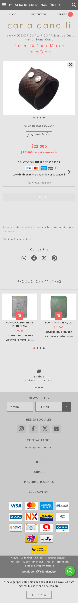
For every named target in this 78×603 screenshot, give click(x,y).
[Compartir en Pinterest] (54, 258)
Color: (39, 126)
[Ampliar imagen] (70, 65)
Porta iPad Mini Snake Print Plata (19, 324)
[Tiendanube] (39, 572)
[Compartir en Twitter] (44, 258)
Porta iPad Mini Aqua (58, 322)
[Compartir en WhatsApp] (24, 258)
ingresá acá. (62, 561)
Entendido (39, 594)
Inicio (7, 35)
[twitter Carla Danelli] (45, 429)
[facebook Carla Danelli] (33, 429)
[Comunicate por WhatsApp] (70, 571)
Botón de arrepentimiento (39, 565)
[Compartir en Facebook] (34, 258)
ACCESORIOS (24, 35)
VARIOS (42, 35)
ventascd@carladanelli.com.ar (39, 447)
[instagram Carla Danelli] (21, 429)
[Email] (56, 429)
